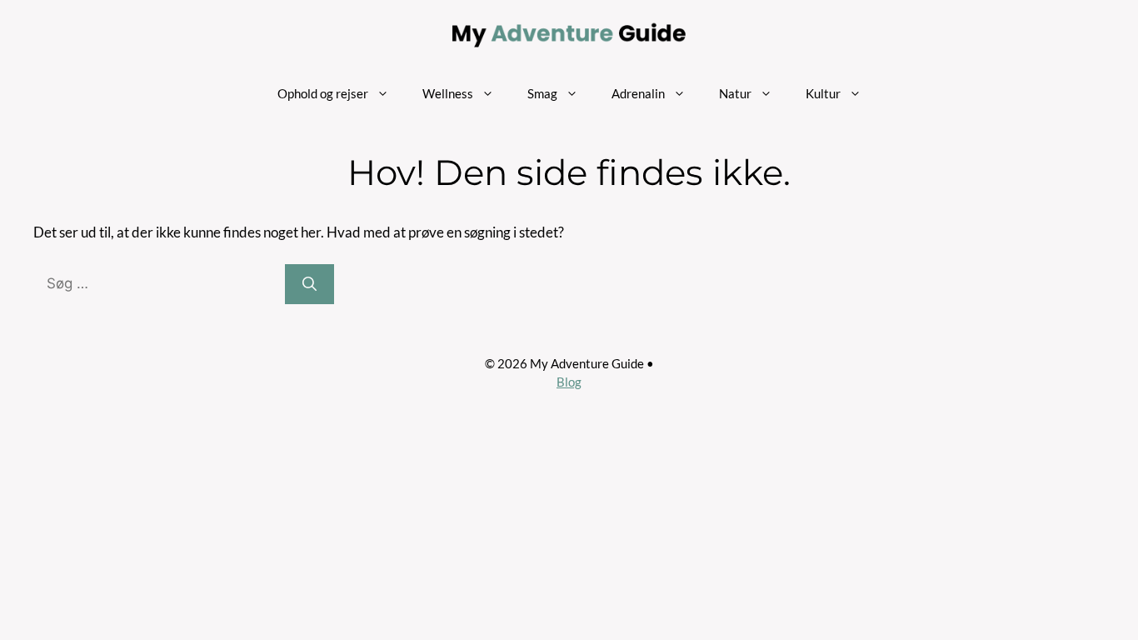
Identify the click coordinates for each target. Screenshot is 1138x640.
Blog (569, 381)
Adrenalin (638, 93)
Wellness (447, 93)
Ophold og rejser (322, 93)
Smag (542, 93)
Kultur (823, 93)
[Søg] (309, 284)
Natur (735, 93)
